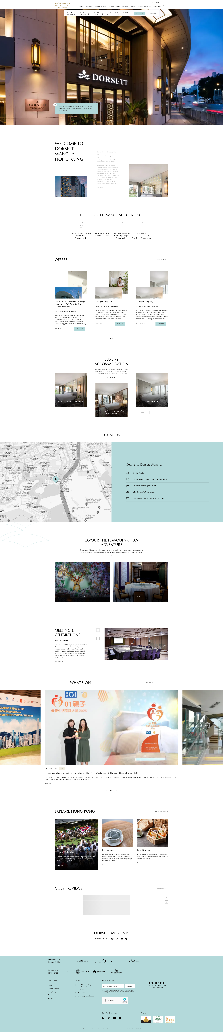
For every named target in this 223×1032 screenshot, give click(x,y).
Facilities (132, 6)
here (84, 924)
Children (116, 12)
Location (111, 6)
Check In (81, 12)
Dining (118, 6)
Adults (109, 12)
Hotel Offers (89, 6)
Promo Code (126, 12)
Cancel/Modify (152, 13)
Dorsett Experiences (144, 6)
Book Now (139, 13)
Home (81, 6)
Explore (125, 6)
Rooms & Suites (100, 6)
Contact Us (157, 6)
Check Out (96, 12)
